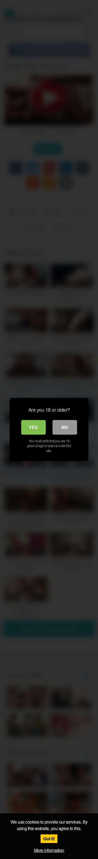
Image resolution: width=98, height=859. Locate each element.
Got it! (49, 838)
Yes (33, 427)
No (65, 427)
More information (49, 850)
